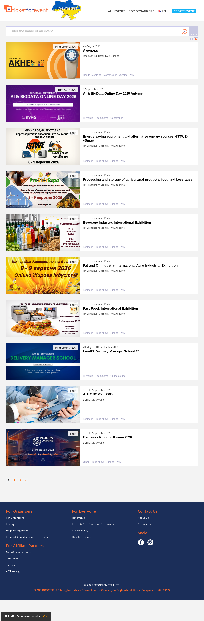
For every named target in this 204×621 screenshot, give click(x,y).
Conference (116, 118)
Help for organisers (17, 530)
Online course (118, 376)
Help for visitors (81, 537)
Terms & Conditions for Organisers (27, 537)
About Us (143, 517)
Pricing (10, 524)
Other (86, 462)
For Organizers (141, 11)
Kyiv (132, 75)
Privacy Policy (80, 530)
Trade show (101, 161)
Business (88, 161)
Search (184, 32)
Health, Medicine (92, 75)
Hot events (78, 517)
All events (116, 11)
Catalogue (12, 558)
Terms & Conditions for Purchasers (93, 524)
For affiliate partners (18, 552)
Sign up (10, 565)
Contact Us (144, 524)
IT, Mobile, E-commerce (95, 118)
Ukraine (123, 75)
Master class (110, 75)
